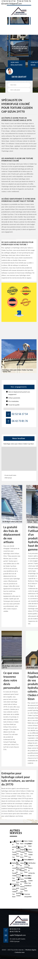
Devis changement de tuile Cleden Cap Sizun (23, 848)
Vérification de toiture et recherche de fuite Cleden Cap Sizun (27, 874)
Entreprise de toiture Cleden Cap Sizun (11, 890)
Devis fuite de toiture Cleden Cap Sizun (15, 848)
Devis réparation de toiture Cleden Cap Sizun (19, 868)
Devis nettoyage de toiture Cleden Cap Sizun (19, 887)
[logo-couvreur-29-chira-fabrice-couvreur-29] (19, 11)
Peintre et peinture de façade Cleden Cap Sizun (11, 851)
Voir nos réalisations (17, 64)
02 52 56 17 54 (9, 1)
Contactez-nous (19, 952)
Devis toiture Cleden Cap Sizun (27, 854)
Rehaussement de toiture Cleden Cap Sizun (23, 866)
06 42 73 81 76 (25, 1)
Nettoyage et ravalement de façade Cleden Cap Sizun (11, 872)
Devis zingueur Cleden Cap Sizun (19, 852)
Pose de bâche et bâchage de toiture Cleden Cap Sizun (15, 871)
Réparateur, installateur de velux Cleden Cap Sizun (23, 883)
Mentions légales (30, 950)
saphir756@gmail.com (13, 4)
